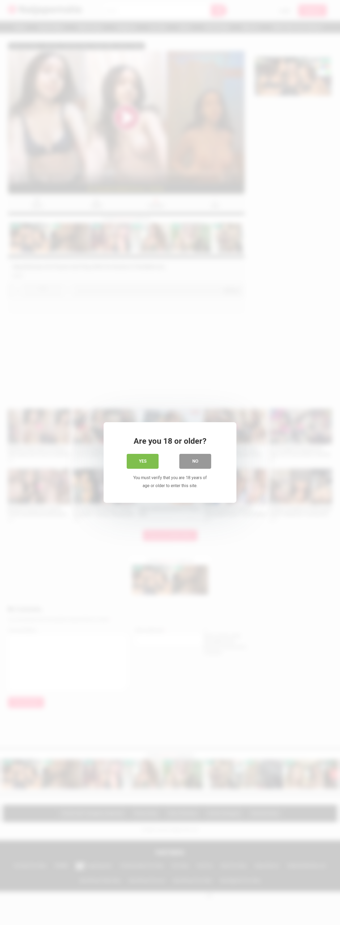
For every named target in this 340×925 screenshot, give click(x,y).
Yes (143, 461)
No (195, 461)
